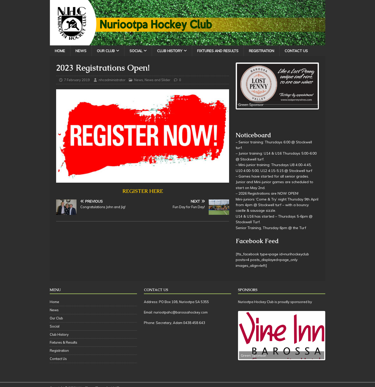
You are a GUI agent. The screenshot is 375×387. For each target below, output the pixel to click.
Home (60, 50)
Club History (169, 50)
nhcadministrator (112, 80)
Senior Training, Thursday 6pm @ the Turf (271, 228)
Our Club (106, 50)
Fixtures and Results (218, 50)
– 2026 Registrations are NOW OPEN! (267, 193)
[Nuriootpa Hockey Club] (187, 42)
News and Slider (157, 80)
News (81, 50)
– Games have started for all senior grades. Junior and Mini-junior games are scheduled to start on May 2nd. (274, 182)
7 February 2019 (77, 80)
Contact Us (296, 50)
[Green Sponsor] (277, 85)
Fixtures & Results (63, 342)
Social (136, 50)
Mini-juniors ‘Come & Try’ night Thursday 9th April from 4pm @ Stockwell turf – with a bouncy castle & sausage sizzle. (277, 205)
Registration (261, 50)
